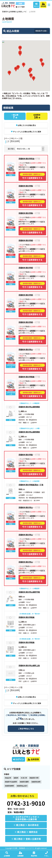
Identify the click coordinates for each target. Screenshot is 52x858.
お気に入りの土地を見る (27, 125)
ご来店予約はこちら (26, 728)
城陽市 (16, 778)
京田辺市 (8, 778)
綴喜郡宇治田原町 (11, 782)
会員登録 (43, 6)
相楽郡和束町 (36, 782)
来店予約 (34, 856)
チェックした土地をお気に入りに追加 (27, 132)
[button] (9, 73)
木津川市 (24, 778)
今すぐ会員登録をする (32, 176)
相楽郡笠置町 (24, 782)
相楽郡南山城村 (22, 786)
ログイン (36, 6)
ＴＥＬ (46, 856)
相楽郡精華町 (9, 786)
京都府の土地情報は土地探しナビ (14, 11)
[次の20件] (15, 141)
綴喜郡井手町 (34, 778)
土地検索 (7, 856)
